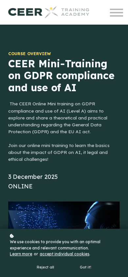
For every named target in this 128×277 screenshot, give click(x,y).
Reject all (45, 267)
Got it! (85, 267)
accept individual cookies (64, 253)
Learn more (21, 253)
